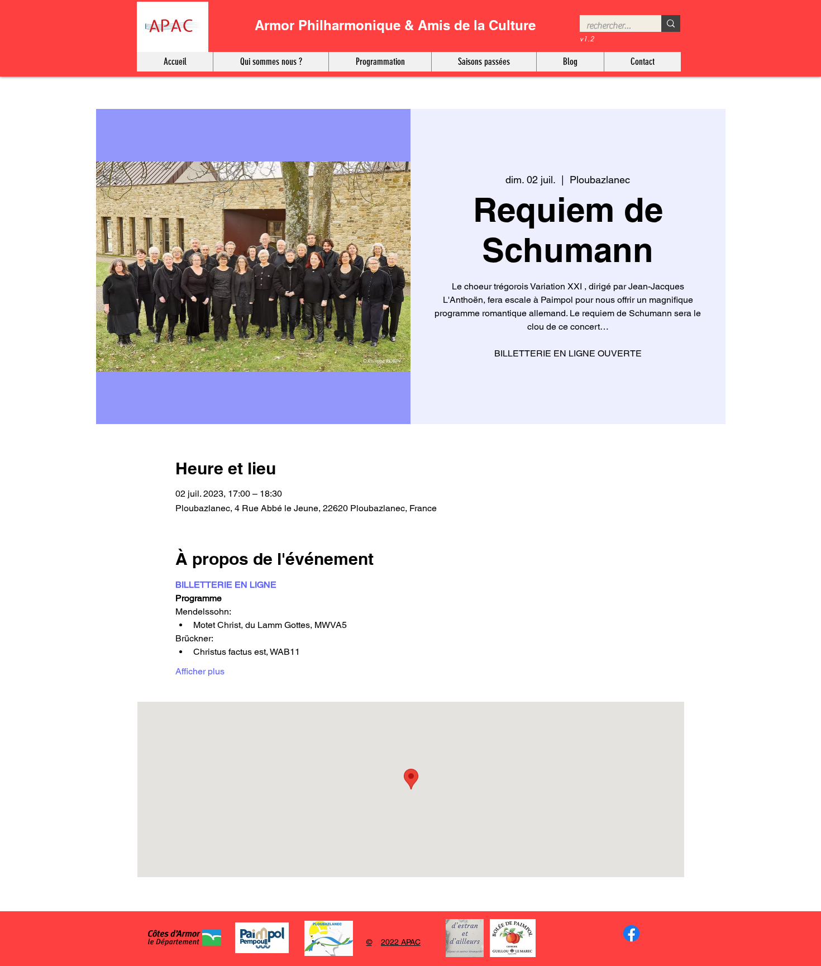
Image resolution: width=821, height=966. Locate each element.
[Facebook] (631, 933)
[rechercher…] (670, 23)
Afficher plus (200, 671)
